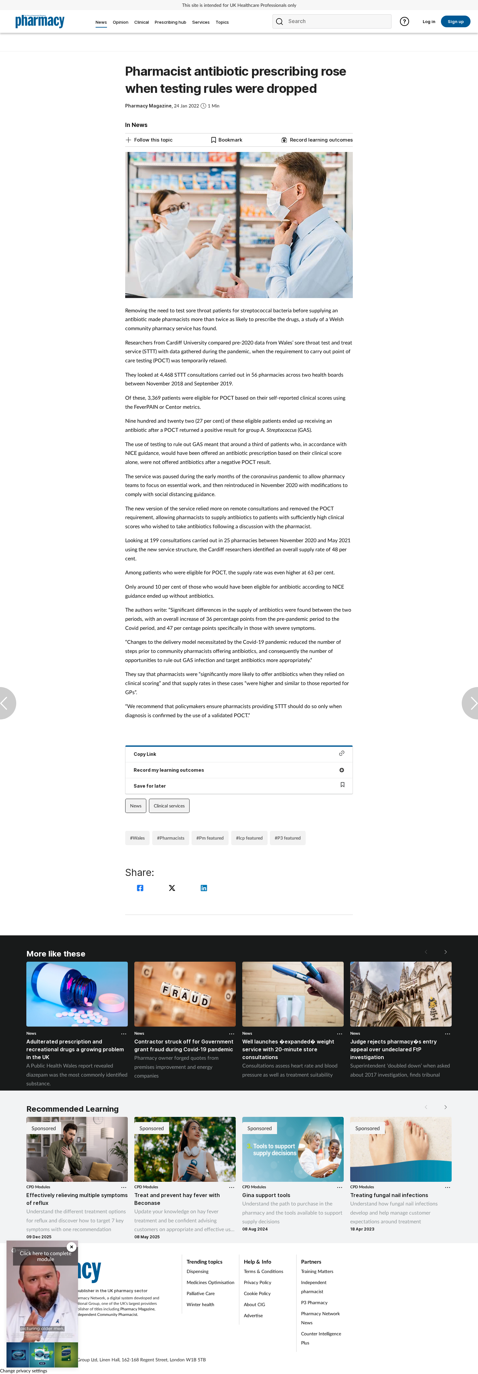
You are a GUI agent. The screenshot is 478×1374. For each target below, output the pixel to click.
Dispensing (197, 1271)
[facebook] (141, 888)
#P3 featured (288, 838)
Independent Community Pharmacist (105, 1314)
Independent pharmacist (313, 1287)
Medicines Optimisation (210, 1282)
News (135, 805)
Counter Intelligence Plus (321, 1338)
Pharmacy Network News (320, 1318)
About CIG (254, 1304)
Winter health (200, 1304)
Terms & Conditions (263, 1271)
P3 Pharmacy (314, 1302)
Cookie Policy (257, 1293)
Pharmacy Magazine (137, 1308)
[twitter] (173, 888)
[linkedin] (203, 888)
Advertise (253, 1315)
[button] (445, 951)
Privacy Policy (257, 1282)
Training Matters (317, 1271)
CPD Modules (38, 1186)
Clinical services (169, 805)
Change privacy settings (23, 1370)
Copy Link (145, 754)
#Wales (137, 838)
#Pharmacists (170, 838)
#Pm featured (210, 838)
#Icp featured (249, 838)
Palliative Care (201, 1293)
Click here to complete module (45, 1256)
